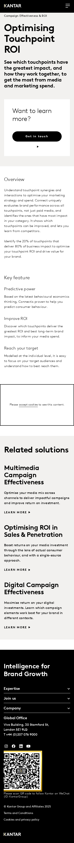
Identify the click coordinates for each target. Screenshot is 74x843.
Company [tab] (12, 708)
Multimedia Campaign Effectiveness (24, 475)
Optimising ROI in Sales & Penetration (33, 531)
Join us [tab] (10, 699)
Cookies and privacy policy (21, 819)
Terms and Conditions (18, 813)
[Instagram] (6, 747)
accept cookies (28, 404)
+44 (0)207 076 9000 (21, 734)
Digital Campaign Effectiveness (31, 589)
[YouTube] (20, 747)
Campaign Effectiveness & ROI (25, 16)
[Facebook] (13, 747)
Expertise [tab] (12, 689)
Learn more (15, 512)
